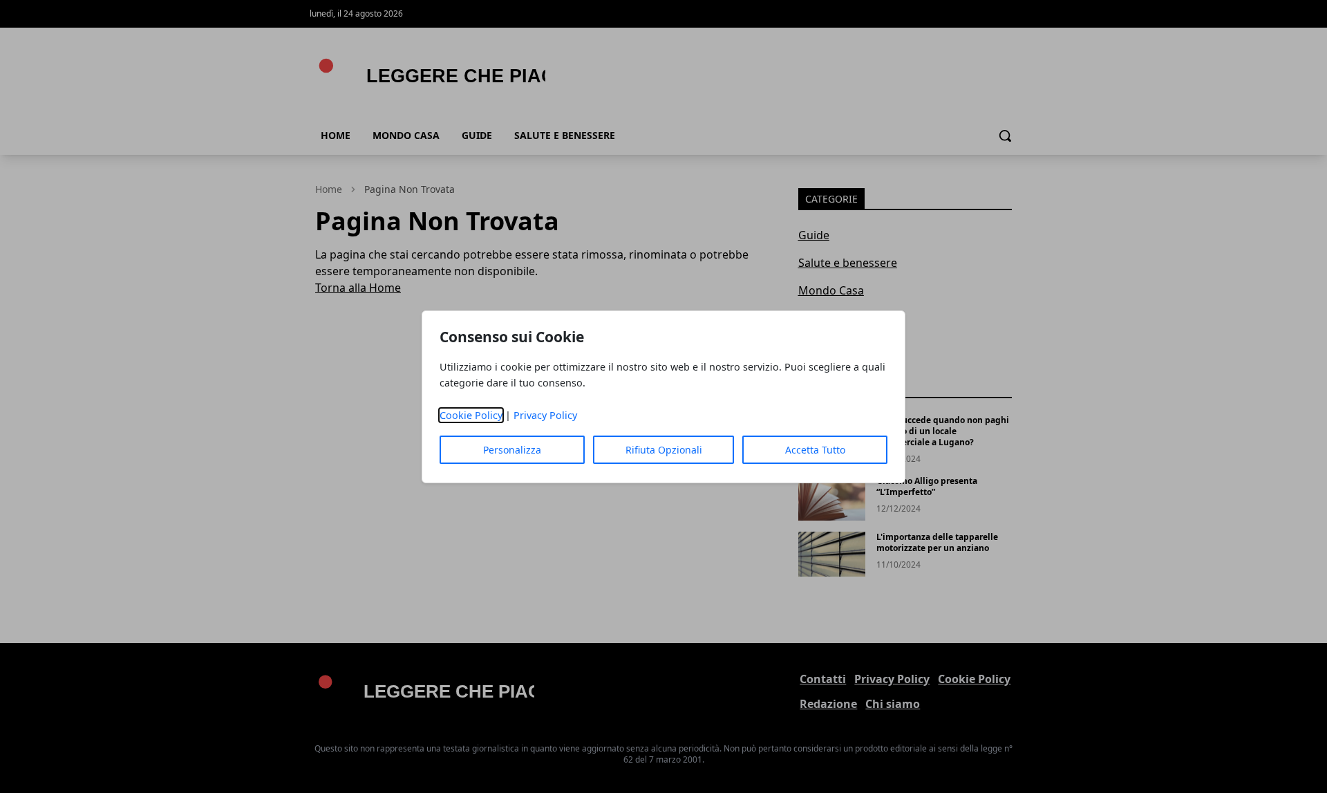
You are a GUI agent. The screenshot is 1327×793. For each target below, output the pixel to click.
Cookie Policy (471, 415)
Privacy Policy (545, 415)
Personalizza (512, 449)
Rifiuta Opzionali (663, 449)
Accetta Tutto (815, 449)
